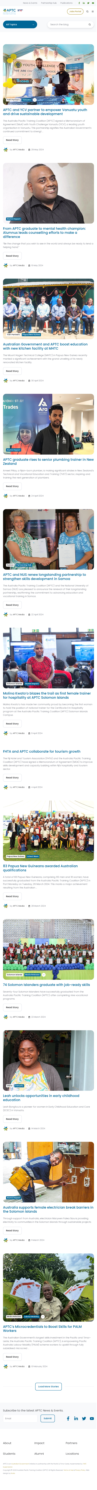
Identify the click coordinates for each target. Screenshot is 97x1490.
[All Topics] (35, 100)
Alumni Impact (13, 219)
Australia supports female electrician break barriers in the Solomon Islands (48, 1209)
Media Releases (32, 974)
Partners (71, 1443)
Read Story (12, 140)
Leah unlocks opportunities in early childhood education (41, 1098)
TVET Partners (13, 100)
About (7, 1443)
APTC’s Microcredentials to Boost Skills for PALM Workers (42, 1328)
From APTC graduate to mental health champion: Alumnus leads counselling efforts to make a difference (44, 232)
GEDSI (9, 1085)
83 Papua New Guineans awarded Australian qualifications (40, 868)
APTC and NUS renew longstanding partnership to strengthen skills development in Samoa (44, 576)
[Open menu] (92, 11)
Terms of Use (68, 1470)
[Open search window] (87, 11)
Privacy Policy (80, 1470)
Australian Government (20, 1464)
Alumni (39, 1454)
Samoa (10, 565)
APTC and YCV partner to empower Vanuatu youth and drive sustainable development (45, 112)
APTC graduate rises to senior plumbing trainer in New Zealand (48, 461)
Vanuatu (27, 100)
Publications (66, 3)
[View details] (79, 3)
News (25, 3)
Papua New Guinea (31, 334)
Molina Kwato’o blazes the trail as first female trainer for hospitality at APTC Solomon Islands (47, 695)
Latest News (33, 856)
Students (9, 1454)
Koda (13, 1473)
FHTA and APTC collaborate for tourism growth (41, 751)
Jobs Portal (75, 11)
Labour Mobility (31, 1316)
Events (34, 3)
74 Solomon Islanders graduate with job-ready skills (46, 985)
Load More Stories (48, 1386)
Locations (72, 1454)
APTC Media (19, 149)
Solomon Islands (14, 683)
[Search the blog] (89, 24)
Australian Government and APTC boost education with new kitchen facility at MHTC (45, 346)
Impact (39, 1443)
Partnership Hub (49, 3)
